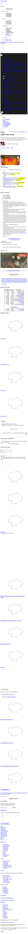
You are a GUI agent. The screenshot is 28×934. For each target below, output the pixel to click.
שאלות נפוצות (3, 830)
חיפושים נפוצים (3, 902)
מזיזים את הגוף (8, 108)
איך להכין (25, 102)
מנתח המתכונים (22, 69)
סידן (23, 310)
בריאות (16, 102)
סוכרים (19, 295)
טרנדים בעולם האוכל (7, 67)
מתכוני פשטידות (16, 63)
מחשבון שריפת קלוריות (15, 91)
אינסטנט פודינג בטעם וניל (8, 179)
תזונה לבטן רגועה (22, 108)
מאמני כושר (5, 891)
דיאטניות (5, 887)
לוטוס (4, 173)
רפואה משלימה (6, 102)
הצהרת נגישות (8, 35)
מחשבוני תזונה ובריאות (7, 89)
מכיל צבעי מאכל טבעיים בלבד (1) (14, 238)
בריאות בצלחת (24, 107)
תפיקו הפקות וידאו (4, 922)
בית (26, 131)
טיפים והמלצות (9, 103)
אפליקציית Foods (6, 73)
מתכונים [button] (12, 61)
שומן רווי (19, 298)
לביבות (4, 915)
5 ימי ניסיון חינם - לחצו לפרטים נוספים (10, 87)
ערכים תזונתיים (18, 82)
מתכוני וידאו (9, 69)
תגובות (12, 147)
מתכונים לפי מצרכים (20, 70)
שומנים (22, 297)
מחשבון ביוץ (5, 99)
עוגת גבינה (5, 907)
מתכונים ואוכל (22, 131)
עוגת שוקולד (5, 904)
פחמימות (22, 294)
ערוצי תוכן (5, 101)
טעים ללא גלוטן (17, 107)
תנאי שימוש (5, 831)
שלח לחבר (3, 147)
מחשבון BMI (5, 93)
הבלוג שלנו (3, 837)
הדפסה (7, 147)
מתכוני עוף (5, 64)
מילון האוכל (5, 81)
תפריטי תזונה (24, 82)
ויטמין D (22, 308)
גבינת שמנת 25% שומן (7, 183)
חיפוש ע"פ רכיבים (11, 82)
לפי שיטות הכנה (6, 71)
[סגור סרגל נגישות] (1, 3)
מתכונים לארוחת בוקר (7, 909)
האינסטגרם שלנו (6, 119)
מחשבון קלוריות (23, 91)
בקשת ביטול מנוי (4, 835)
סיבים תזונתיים (21, 304)
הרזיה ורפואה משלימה (8, 109)
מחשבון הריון (5, 98)
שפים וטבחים (5, 890)
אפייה (17, 64)
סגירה (2, 931)
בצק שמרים (5, 916)
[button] (6, 61)
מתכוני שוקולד (6, 855)
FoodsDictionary (4, 810)
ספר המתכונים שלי (15, 69)
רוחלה (6, 144)
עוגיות (11, 64)
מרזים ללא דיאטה (15, 108)
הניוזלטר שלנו (4, 801)
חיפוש (4, 117)
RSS (1, 838)
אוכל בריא (8, 70)
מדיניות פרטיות (4, 832)
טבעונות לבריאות (10, 107)
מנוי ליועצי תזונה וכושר (5, 824)
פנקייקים (5, 911)
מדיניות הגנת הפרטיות (5, 930)
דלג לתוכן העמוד (4, 1)
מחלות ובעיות (12, 102)
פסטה (9, 64)
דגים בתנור (5, 917)
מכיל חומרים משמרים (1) (14, 239)
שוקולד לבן (5, 180)
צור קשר (7, 33)
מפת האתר (3, 828)
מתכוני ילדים (19, 65)
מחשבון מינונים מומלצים (13, 93)
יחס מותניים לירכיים (7, 92)
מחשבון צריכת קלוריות (22, 93)
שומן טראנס (18, 300)
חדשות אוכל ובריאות (5, 104)
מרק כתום (5, 913)
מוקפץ (14, 64)
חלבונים (22, 292)
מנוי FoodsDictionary (7, 39)
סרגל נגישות (5, 126)
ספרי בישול (21, 71)
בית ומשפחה (20, 102)
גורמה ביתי (5, 109)
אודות (2, 826)
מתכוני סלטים (22, 63)
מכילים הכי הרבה (5, 83)
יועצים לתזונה (5, 892)
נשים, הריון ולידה (15, 103)
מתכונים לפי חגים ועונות (14, 71)
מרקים (15, 65)
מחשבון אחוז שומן (6, 94)
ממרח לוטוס (5, 186)
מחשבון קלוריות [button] (12, 85)
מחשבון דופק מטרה (7, 91)
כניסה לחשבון (7, 58)
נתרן (23, 303)
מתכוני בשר (24, 65)
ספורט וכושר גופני (22, 103)
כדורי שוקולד (5, 908)
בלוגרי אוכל (5, 888)
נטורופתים (5, 889)
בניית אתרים (11, 922)
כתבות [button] (7, 100)
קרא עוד (2, 442)
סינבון (4, 120)
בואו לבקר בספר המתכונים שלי (13, 270)
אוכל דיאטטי (12, 70)
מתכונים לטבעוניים (22, 64)
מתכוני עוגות (10, 63)
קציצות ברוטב (6, 121)
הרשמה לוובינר (6, 125)
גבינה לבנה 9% (6, 182)
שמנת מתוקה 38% (6, 177)
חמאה (4, 174)
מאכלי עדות (5, 864)
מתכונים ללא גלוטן (10, 65)
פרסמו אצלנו (3, 827)
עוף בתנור (5, 914)
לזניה (4, 910)
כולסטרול (22, 301)
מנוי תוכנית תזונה (4, 834)
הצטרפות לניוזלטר (6, 123)
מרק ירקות (5, 906)
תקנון (2, 831)
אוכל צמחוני (5, 63)
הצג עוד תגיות (3, 283)
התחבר (5, 37)
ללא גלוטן (5, 856)
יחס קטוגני (17, 443)
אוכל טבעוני (5, 850)
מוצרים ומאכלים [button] (13, 80)
